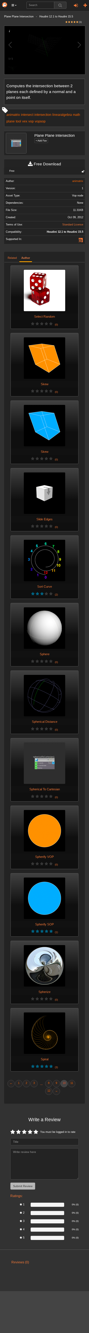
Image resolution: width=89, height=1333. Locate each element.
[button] (14, 5)
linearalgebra (62, 114)
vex (24, 121)
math (76, 114)
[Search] (60, 5)
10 (64, 1083)
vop (31, 121)
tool (18, 121)
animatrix (13, 114)
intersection (42, 114)
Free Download (47, 164)
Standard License (72, 224)
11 (71, 1083)
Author (25, 258)
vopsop (40, 121)
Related (12, 258)
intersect (27, 114)
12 (48, 1090)
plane (10, 121)
